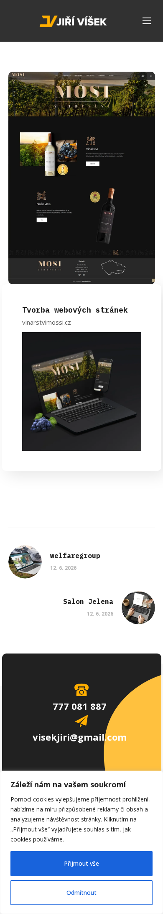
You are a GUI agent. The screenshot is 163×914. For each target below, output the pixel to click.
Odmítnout (81, 892)
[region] (81, 842)
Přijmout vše (81, 863)
